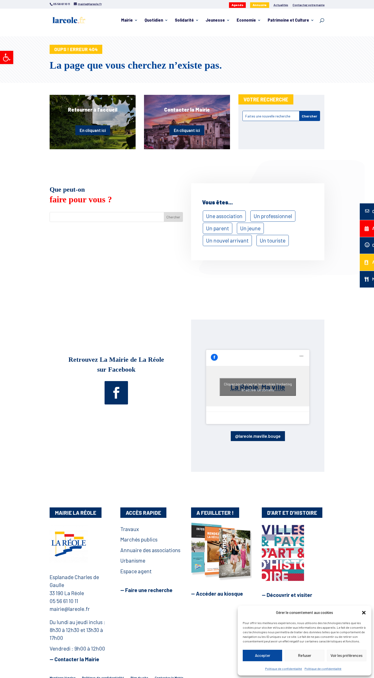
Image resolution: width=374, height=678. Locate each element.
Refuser (304, 655)
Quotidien (154, 20)
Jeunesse (215, 20)
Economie (246, 20)
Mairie (127, 20)
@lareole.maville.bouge (258, 436)
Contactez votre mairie (308, 5)
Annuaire (260, 5)
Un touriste (272, 240)
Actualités (281, 5)
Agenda (237, 5)
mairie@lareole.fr (70, 609)
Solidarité (184, 20)
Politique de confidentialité (283, 668)
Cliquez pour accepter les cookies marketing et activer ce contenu (258, 387)
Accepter (262, 655)
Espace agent (136, 571)
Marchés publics (138, 539)
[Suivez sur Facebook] (116, 392)
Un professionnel (273, 216)
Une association (224, 216)
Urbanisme (132, 560)
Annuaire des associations (150, 550)
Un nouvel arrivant (227, 240)
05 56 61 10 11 (64, 601)
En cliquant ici (93, 130)
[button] (6, 57)
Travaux (129, 529)
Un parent (217, 228)
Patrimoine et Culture (288, 20)
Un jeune (250, 228)
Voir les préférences (346, 655)
